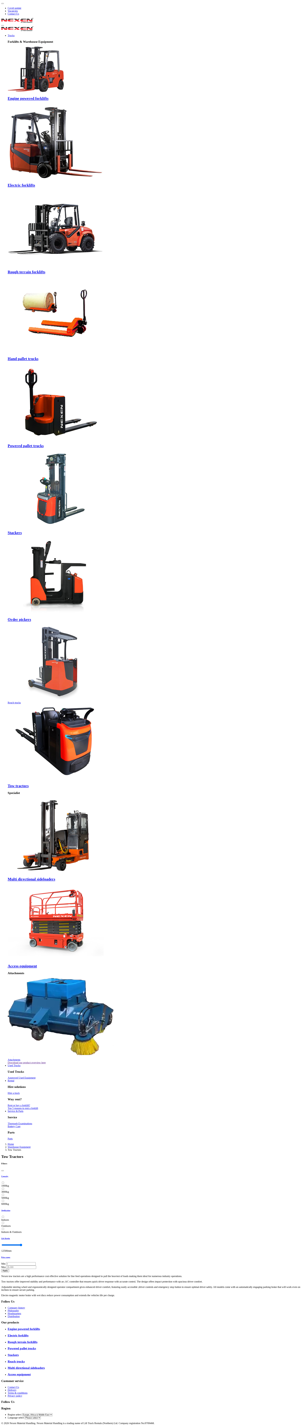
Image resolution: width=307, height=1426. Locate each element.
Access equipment (22, 966)
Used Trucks (14, 1065)
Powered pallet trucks (26, 446)
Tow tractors (18, 786)
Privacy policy (15, 1395)
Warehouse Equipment (19, 1147)
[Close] (2, 1170)
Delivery (12, 1390)
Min (3, 1263)
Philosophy (13, 1310)
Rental (11, 1080)
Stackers (15, 533)
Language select (16, 1417)
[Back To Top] (2, 3)
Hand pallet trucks (23, 359)
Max (3, 1267)
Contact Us (13, 13)
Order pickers (19, 619)
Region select (14, 1414)
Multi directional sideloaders (31, 879)
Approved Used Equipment (21, 1077)
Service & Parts (15, 1111)
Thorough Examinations (20, 1123)
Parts (10, 1138)
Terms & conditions (18, 1393)
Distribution (14, 1316)
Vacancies (13, 11)
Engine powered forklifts (28, 98)
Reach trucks (14, 702)
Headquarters (14, 1313)
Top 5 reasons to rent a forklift (23, 1108)
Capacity (4, 1176)
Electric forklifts (21, 185)
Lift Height (5, 1238)
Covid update (14, 8)
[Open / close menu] (2, 25)
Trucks (11, 35)
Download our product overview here (27, 1062)
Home (11, 1144)
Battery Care (14, 1126)
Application (5, 1210)
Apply (5, 1270)
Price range (5, 1257)
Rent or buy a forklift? (19, 1105)
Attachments (14, 1059)
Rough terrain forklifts (26, 272)
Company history (16, 1307)
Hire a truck (14, 1093)
